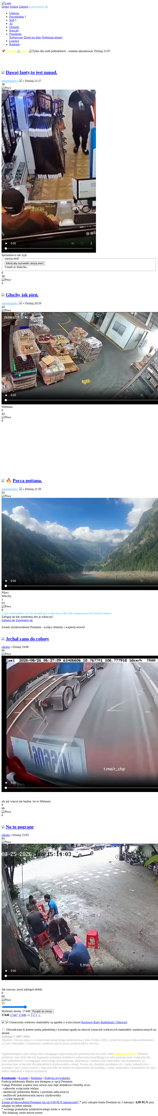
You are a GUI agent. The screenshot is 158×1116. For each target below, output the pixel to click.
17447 (14, 1015)
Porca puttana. (27, 480)
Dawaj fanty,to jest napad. (31, 72)
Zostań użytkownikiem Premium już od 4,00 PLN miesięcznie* (41, 1102)
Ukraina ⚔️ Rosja (17, 51)
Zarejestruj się (38, 6)
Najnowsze (16, 37)
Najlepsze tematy (52, 37)
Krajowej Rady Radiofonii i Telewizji (104, 1022)
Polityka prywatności (57, 1078)
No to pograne (20, 826)
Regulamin (9, 1078)
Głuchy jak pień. (22, 294)
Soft (11, 20)
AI (11, 23)
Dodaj (5, 6)
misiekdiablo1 (10, 80)
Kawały (14, 30)
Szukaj (14, 6)
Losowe (14, 40)
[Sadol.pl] (6, 3)
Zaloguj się (8, 620)
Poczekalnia (16, 16)
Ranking (14, 44)
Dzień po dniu (32, 37)
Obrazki (14, 27)
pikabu (6, 647)
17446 (22, 1015)
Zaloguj (23, 6)
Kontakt (23, 1078)
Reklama (36, 1078)
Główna (14, 13)
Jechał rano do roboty (27, 638)
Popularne (15, 34)
